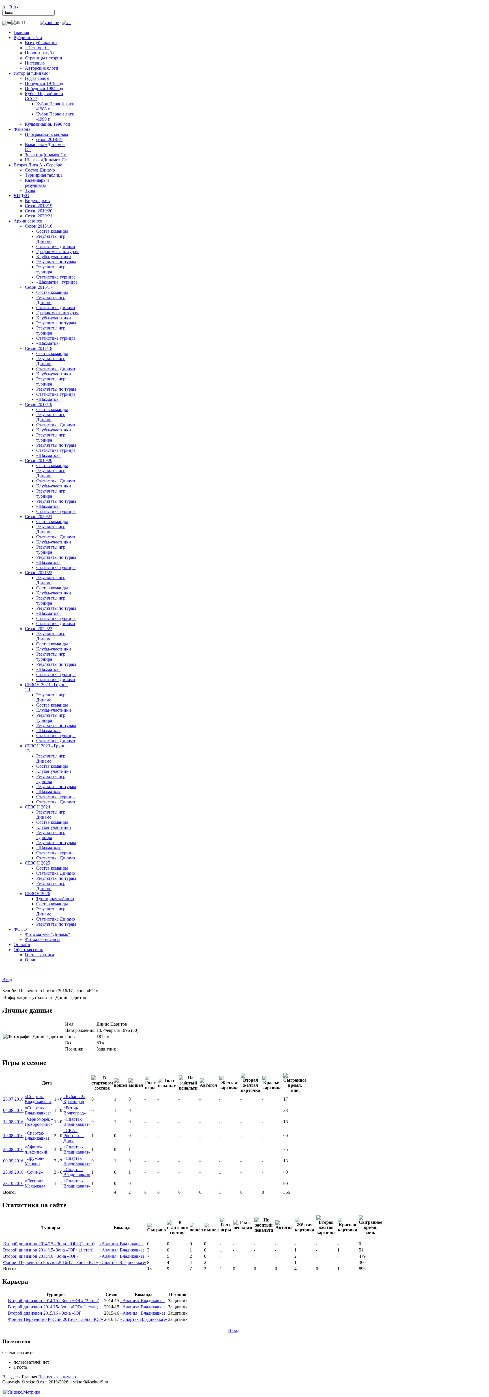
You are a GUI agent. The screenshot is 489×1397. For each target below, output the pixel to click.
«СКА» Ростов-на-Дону (73, 1135)
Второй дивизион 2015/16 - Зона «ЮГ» (41, 1256)
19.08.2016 (13, 1135)
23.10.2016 (13, 1183)
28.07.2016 (13, 1099)
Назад (233, 1330)
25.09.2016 (13, 1172)
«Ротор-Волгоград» (74, 1110)
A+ (5, 7)
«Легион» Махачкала (35, 1183)
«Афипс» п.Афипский (37, 1149)
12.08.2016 (13, 1121)
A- (15, 7)
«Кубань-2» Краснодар (74, 1099)
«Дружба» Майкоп (34, 1161)
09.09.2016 (13, 1160)
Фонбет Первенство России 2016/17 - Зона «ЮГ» (50, 1262)
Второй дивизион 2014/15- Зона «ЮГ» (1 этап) (48, 1250)
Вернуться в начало (57, 1376)
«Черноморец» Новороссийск (39, 1122)
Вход (7, 979)
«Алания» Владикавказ (121, 1243)
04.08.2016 (13, 1110)
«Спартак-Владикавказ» (38, 1099)
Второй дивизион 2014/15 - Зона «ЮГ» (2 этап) (49, 1243)
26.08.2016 (13, 1149)
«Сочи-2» (34, 1172)
